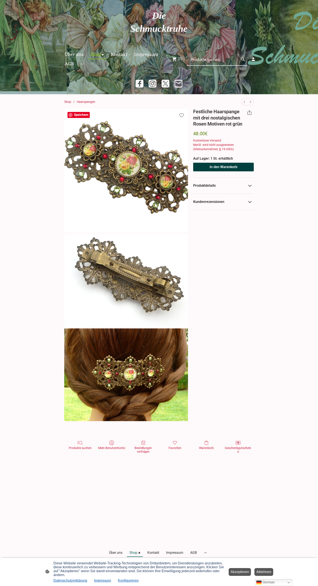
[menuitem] (244, 102)
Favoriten (175, 448)
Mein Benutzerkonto (111, 448)
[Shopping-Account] (253, 59)
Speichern (81, 115)
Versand (215, 140)
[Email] (178, 84)
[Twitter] (165, 84)
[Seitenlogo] (159, 39)
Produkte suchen (80, 448)
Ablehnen (263, 572)
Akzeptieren (240, 572)
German (268, 582)
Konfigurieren (128, 580)
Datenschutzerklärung (70, 580)
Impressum (102, 580)
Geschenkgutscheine (238, 449)
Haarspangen (86, 102)
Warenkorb (206, 448)
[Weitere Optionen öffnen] (82, 63)
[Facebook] (139, 84)
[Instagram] (152, 84)
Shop (67, 102)
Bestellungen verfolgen (143, 449)
